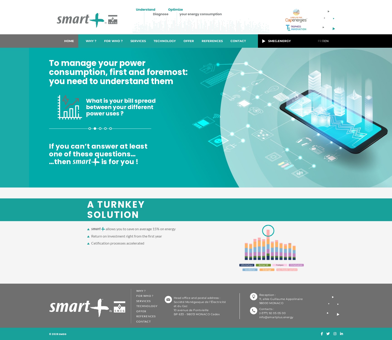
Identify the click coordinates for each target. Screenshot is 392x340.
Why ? (91, 41)
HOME (69, 41)
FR (320, 41)
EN (326, 41)
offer (189, 41)
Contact (238, 41)
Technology (165, 41)
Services (138, 41)
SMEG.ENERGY (278, 41)
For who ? (144, 296)
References (212, 41)
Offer (141, 311)
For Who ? (113, 41)
